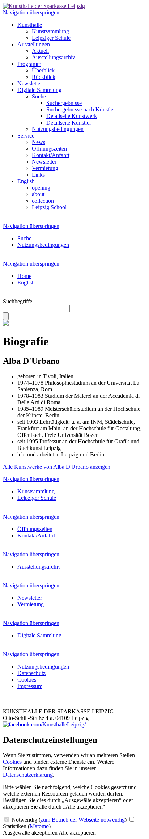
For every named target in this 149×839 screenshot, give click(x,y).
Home (24, 276)
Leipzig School (49, 207)
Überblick (43, 70)
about (38, 194)
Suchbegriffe (17, 301)
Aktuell (40, 51)
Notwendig (68, 820)
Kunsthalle (29, 25)
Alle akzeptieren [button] (77, 833)
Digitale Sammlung (39, 90)
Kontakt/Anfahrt (50, 155)
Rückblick (43, 77)
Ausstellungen (33, 44)
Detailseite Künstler (68, 122)
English (26, 181)
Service (25, 135)
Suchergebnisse (64, 103)
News (38, 142)
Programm (29, 64)
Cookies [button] (12, 762)
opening (41, 188)
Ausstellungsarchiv (53, 57)
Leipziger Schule (51, 38)
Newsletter (29, 83)
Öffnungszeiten (49, 149)
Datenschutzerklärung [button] (28, 775)
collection (43, 201)
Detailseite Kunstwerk (71, 116)
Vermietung (45, 168)
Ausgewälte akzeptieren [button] (30, 833)
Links (38, 175)
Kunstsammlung (50, 31)
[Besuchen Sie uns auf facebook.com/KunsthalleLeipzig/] (44, 724)
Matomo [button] (39, 826)
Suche (39, 96)
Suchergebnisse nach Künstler (80, 109)
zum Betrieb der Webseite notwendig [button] (83, 820)
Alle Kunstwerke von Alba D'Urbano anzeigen (56, 467)
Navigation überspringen (31, 12)
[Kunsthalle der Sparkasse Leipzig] (44, 6)
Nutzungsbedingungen (58, 129)
